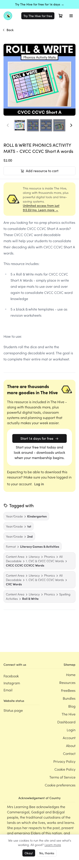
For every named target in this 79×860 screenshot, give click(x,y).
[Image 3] (46, 125)
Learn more (53, 844)
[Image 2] (33, 125)
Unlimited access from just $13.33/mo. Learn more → (41, 207)
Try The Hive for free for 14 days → (39, 4)
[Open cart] (60, 15)
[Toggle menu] (71, 15)
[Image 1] (20, 125)
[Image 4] (59, 125)
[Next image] (71, 125)
